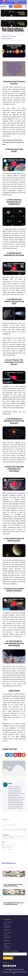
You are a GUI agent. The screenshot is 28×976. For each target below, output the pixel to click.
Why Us (5, 923)
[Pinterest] (15, 966)
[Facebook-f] (4, 966)
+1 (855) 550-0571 (22, 3)
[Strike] (9, 830)
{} (19, 829)
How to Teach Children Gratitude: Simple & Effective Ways (13, 885)
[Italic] (5, 830)
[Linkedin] (6, 966)
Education (9, 38)
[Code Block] (16, 830)
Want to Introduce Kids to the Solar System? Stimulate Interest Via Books (14, 495)
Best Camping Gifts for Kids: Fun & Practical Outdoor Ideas (13, 903)
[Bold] (3, 830)
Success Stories (7, 927)
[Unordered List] (12, 830)
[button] (26, 6)
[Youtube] (11, 966)
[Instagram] (8, 966)
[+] (21, 829)
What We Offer (6, 925)
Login (10, 6)
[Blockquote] (14, 830)
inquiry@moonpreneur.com (6, 3)
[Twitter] (13, 966)
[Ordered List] (10, 830)
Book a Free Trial (18, 6)
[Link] (18, 830)
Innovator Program (7, 922)
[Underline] (7, 830)
